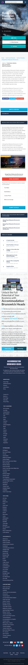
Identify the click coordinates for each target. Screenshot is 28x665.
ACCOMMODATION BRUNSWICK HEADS (14, 363)
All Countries (6, 408)
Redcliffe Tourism (7, 604)
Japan (4, 437)
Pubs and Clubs (6, 588)
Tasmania (5, 471)
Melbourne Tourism (7, 608)
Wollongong (5, 518)
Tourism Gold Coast (7, 628)
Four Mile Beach (6, 576)
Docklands (5, 571)
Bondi (4, 558)
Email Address (7, 191)
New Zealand (6, 413)
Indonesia (5, 439)
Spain (4, 419)
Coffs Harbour (6, 532)
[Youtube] (22, 645)
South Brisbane (6, 565)
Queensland (5, 455)
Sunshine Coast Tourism (8, 624)
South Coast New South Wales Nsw (11, 468)
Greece (5, 430)
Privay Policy (6, 401)
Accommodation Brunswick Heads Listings (14, 663)
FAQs (4, 389)
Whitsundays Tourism (8, 622)
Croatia (5, 422)
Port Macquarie (6, 527)
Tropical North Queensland (9, 479)
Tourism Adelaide (7, 626)
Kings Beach (5, 564)
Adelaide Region (6, 488)
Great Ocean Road (7, 491)
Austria (5, 435)
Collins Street (6, 562)
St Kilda (4, 560)
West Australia (6, 462)
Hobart (4, 528)
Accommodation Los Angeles (9, 619)
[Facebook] (19, 645)
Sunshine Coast (6, 470)
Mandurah (5, 525)
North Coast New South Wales (10, 461)
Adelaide (5, 509)
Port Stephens (6, 477)
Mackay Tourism (6, 612)
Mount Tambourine (7, 530)
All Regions (5, 450)
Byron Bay (5, 519)
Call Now (14, 46)
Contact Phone (7, 195)
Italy (4, 415)
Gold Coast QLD (6, 599)
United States (6, 412)
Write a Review (14, 109)
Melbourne (5, 501)
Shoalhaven (5, 482)
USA (14, 652)
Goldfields (5, 489)
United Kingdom (7, 424)
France (4, 417)
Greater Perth (6, 475)
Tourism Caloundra (7, 613)
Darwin (4, 512)
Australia (5, 410)
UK (10, 652)
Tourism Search (6, 595)
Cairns (4, 516)
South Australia (6, 466)
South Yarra (5, 574)
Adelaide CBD (6, 549)
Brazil (4, 426)
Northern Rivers (6, 464)
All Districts (5, 538)
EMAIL (15, 38)
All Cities (5, 498)
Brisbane (5, 507)
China (11, 654)
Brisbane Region (6, 473)
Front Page (5, 398)
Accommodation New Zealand (9, 597)
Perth (4, 503)
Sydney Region (6, 459)
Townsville (5, 523)
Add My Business (7, 383)
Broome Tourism (6, 603)
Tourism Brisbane (7, 617)
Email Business (20, 98)
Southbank (5, 546)
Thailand (5, 440)
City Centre (5, 569)
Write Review (14, 42)
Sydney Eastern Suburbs (8, 544)
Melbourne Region (7, 457)
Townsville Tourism (7, 606)
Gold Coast (5, 505)
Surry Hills (5, 578)
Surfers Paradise (6, 542)
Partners (5, 385)
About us (5, 396)
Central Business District (8, 547)
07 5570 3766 (7, 31)
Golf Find (5, 590)
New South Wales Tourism (9, 630)
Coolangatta (5, 567)
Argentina (5, 442)
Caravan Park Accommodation (9, 592)
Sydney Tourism (6, 601)
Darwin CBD (5, 553)
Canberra (5, 510)
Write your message (8, 199)
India (4, 428)
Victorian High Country (8, 480)
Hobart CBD (5, 556)
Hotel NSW (5, 637)
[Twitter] (17, 645)
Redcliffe (5, 521)
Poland (4, 431)
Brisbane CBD (6, 555)
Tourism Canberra (7, 635)
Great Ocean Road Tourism (9, 615)
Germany (5, 421)
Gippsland (5, 484)
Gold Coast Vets (6, 586)
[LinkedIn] (14, 645)
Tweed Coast (6, 486)
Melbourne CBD (6, 540)
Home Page (5, 381)
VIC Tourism (5, 631)
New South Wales (7, 452)
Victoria (4, 453)
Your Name (6, 187)
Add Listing (20, 348)
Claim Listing (13, 98)
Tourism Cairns (6, 621)
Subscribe (5, 399)
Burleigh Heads (6, 573)
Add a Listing (5, 98)
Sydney (4, 500)
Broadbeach (5, 551)
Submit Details (14, 207)
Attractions (5, 594)
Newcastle (5, 514)
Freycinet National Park (8, 580)
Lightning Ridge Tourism (8, 610)
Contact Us (5, 394)
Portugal (5, 433)
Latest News (6, 387)
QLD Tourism (6, 633)
